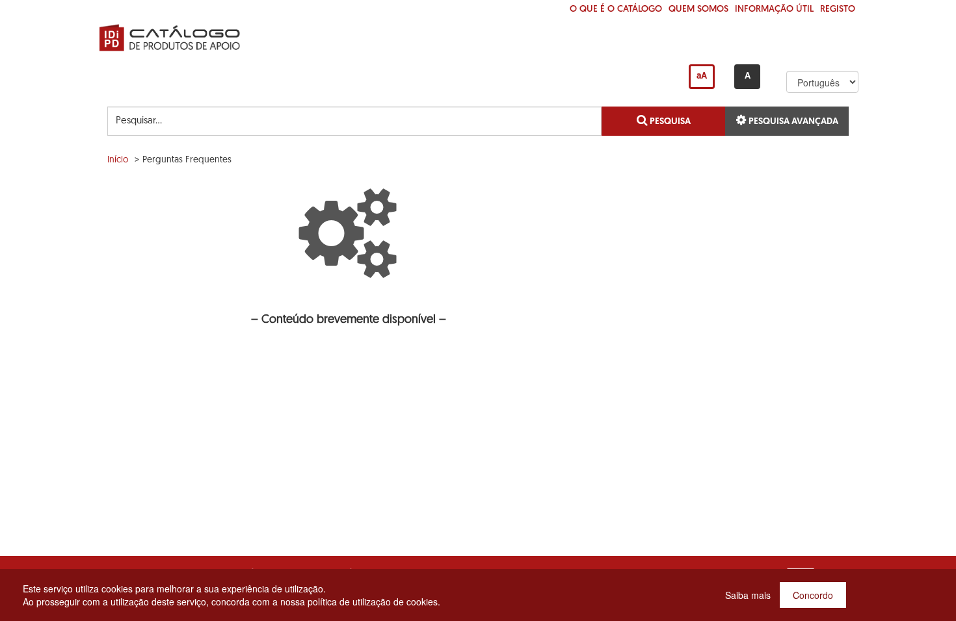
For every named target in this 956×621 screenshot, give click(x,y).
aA (702, 76)
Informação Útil (774, 9)
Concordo (813, 595)
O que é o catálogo (616, 9)
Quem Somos (698, 9)
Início (118, 160)
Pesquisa (669, 122)
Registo (837, 9)
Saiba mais (748, 595)
